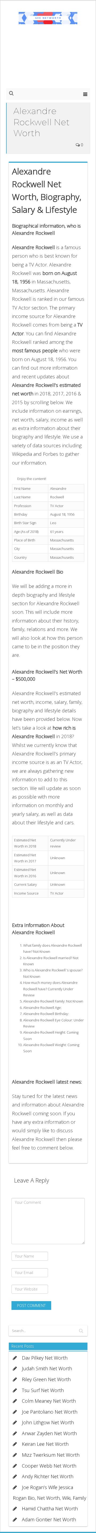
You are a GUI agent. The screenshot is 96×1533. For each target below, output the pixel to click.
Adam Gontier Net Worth (49, 1519)
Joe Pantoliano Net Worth (49, 1412)
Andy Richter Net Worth (47, 1476)
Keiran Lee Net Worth (45, 1444)
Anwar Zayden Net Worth (49, 1433)
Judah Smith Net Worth (47, 1368)
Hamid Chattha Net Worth (50, 1508)
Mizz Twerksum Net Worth (50, 1455)
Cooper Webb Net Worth (49, 1466)
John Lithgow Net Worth (48, 1422)
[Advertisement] (48, 61)
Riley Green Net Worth (46, 1379)
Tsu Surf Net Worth (43, 1390)
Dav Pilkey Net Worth (44, 1358)
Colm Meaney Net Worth (49, 1401)
